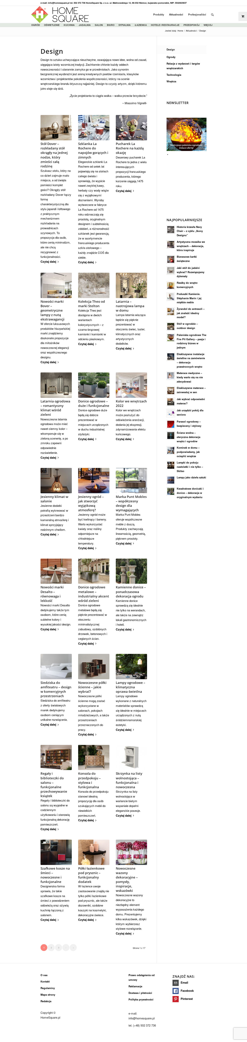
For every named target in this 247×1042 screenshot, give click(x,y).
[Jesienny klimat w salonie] (56, 480)
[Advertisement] (195, 181)
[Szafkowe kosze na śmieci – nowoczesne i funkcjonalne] (56, 852)
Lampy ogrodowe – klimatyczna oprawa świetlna (130, 687)
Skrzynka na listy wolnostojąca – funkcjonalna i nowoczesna (129, 780)
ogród (35, 25)
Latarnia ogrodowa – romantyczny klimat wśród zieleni (55, 408)
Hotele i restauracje (165, 25)
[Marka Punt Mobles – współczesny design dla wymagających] (131, 480)
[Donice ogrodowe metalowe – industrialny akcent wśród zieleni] (93, 571)
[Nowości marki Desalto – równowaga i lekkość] (56, 571)
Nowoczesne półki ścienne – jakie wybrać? (92, 687)
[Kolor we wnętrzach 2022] (131, 385)
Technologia (174, 75)
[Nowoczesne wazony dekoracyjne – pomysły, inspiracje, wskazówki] (131, 852)
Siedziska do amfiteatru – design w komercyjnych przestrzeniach (56, 689)
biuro (110, 25)
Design (171, 49)
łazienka (141, 25)
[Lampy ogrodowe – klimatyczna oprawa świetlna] (131, 666)
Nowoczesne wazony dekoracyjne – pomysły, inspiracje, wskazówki (127, 879)
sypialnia (124, 25)
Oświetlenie (52, 25)
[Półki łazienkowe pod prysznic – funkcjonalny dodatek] (93, 852)
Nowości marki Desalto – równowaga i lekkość (52, 594)
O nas (44, 975)
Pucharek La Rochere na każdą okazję (130, 148)
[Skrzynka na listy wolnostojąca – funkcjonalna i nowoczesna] (131, 757)
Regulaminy (48, 988)
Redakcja (46, 1001)
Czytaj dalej (48, 261)
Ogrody (171, 57)
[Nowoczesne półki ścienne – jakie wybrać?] (93, 666)
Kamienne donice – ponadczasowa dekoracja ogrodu (131, 591)
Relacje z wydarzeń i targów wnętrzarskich (183, 66)
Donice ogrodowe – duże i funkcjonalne (93, 403)
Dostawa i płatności (140, 993)
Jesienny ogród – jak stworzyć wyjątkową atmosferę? (91, 503)
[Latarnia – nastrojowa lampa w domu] (131, 285)
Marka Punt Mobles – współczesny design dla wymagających (131, 503)
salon (99, 25)
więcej (208, 25)
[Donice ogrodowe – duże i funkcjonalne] (93, 385)
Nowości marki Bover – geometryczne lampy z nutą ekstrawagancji (52, 310)
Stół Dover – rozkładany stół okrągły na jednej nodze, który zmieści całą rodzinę (54, 154)
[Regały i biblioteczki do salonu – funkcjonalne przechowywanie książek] (56, 757)
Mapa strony (48, 994)
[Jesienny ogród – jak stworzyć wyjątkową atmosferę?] (93, 480)
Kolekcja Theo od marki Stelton (91, 303)
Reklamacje (135, 986)
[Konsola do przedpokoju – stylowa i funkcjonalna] (93, 757)
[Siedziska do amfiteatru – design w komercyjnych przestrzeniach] (56, 666)
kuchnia (69, 25)
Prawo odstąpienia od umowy (142, 977)
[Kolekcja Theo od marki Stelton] (93, 285)
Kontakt (45, 981)
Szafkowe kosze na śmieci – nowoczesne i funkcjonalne (55, 875)
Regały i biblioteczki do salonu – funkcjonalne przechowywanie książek (54, 784)
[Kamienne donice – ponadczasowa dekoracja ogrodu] (131, 571)
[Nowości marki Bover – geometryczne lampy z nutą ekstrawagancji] (56, 285)
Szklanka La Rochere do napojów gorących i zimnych (93, 150)
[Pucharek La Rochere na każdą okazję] (131, 127)
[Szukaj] (212, 14)
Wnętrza (171, 81)
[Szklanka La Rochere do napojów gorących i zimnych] (93, 127)
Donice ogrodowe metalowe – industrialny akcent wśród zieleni (93, 594)
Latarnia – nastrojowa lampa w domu (130, 306)
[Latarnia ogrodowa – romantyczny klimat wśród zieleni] (56, 385)
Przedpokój (192, 25)
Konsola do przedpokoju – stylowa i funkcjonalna (89, 780)
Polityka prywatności (141, 999)
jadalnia (85, 25)
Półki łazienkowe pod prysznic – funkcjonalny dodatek (91, 875)
